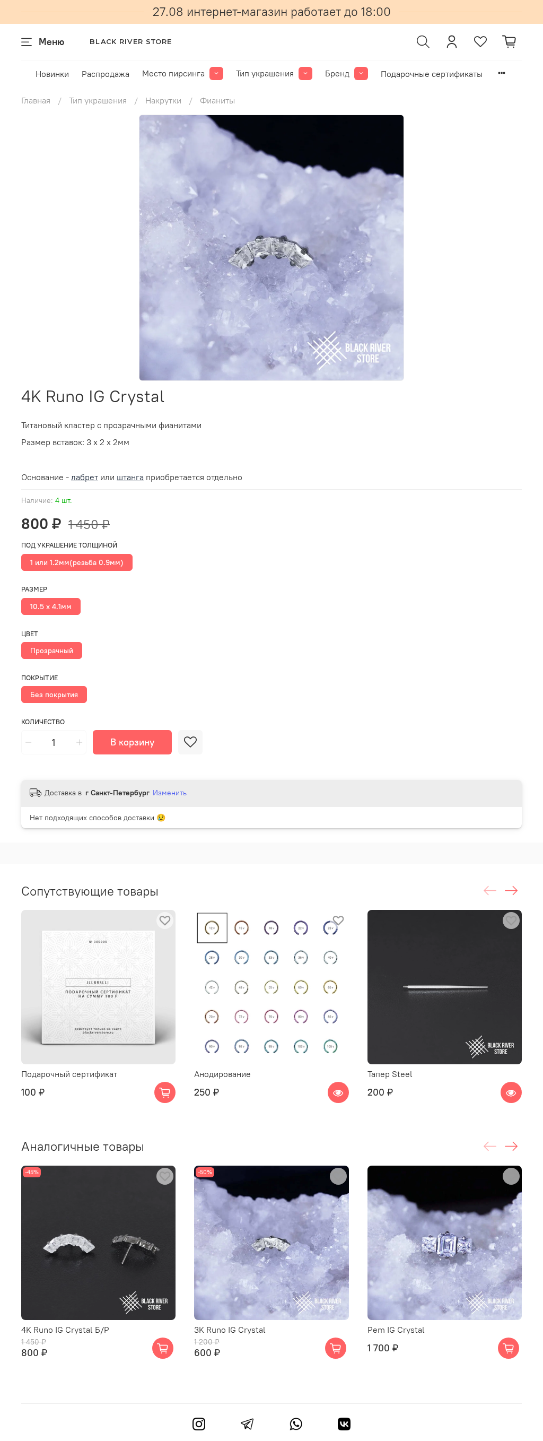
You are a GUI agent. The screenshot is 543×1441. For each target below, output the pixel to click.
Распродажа (105, 73)
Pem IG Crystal (396, 1329)
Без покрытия (54, 694)
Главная (35, 100)
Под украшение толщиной (69, 545)
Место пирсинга (173, 73)
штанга (130, 477)
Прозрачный (51, 650)
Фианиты (217, 100)
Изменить (170, 792)
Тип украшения (265, 73)
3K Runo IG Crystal (230, 1329)
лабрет (84, 477)
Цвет (29, 634)
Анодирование (222, 1074)
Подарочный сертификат (69, 1074)
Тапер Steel (390, 1074)
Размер (34, 589)
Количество (43, 722)
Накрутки (163, 100)
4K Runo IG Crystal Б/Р (65, 1329)
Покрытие (39, 678)
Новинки (52, 73)
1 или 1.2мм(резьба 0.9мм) (77, 562)
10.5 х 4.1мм (51, 606)
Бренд (337, 73)
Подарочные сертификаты (432, 73)
